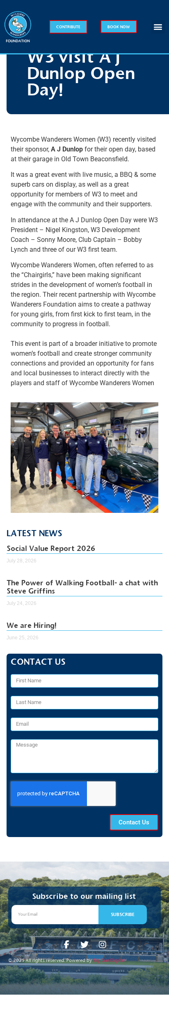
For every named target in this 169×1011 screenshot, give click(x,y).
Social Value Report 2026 (51, 548)
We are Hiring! (32, 625)
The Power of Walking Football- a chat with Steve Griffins (82, 587)
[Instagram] (102, 945)
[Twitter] (84, 945)
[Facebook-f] (66, 945)
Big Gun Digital (109, 960)
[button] (158, 27)
